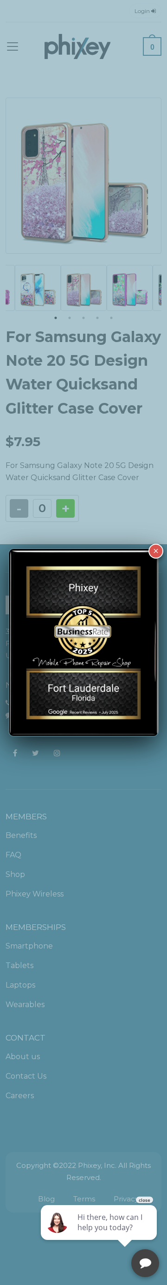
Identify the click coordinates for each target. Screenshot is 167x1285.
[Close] (155, 551)
